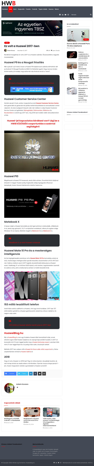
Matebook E (47, 231)
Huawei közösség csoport (41, 342)
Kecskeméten (8, 113)
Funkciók (34, 9)
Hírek (10, 9)
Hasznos (51, 9)
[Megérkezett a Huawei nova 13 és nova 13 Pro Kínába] (32, 412)
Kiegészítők (21, 9)
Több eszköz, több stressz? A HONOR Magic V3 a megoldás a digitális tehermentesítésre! (51, 422)
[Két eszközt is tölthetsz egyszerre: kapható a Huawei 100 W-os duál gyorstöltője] (72, 91)
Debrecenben (38, 110)
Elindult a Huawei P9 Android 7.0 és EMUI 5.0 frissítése (31, 83)
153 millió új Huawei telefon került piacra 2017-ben (30, 325)
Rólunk (57, 9)
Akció (15, 9)
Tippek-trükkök (42, 9)
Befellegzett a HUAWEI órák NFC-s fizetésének (12, 419)
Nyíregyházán (28, 110)
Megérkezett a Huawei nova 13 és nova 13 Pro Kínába (31, 420)
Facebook (5, 9)
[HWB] (8, 3)
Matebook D (36, 231)
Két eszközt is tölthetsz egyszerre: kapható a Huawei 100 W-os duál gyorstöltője (83, 94)
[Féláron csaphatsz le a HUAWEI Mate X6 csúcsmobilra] (72, 54)
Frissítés (28, 9)
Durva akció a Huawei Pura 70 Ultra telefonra (78, 44)
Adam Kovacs (11, 50)
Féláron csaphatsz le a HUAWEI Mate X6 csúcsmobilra (83, 55)
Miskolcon (46, 110)
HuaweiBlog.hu (13, 333)
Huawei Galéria (26, 351)
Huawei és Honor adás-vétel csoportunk (39, 349)
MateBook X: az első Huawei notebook (24, 242)
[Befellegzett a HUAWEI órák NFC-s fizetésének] (12, 412)
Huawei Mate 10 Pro (37, 258)
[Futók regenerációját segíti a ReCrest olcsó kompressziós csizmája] (72, 76)
